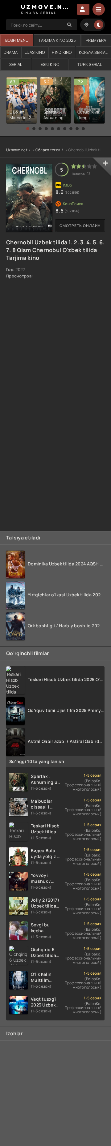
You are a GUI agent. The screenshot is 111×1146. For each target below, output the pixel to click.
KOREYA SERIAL (93, 52)
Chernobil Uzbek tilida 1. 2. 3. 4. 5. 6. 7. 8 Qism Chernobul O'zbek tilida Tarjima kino (55, 249)
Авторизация (83, 9)
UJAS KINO (35, 52)
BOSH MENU (17, 40)
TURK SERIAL (89, 64)
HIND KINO (62, 52)
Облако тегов (47, 149)
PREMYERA (96, 40)
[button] (27, 128)
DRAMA (11, 52)
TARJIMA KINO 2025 (57, 40)
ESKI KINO (50, 64)
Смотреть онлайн (80, 225)
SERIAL (16, 64)
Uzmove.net (16, 149)
